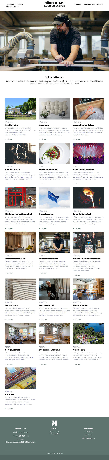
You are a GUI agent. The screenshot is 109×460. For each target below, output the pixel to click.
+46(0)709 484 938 (20, 436)
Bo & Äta (88, 435)
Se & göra (10, 4)
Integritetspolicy (58, 453)
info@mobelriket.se (20, 432)
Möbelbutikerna (12, 6)
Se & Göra (89, 431)
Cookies (48, 453)
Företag (78, 4)
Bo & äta (19, 4)
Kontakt (100, 4)
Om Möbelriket (89, 4)
